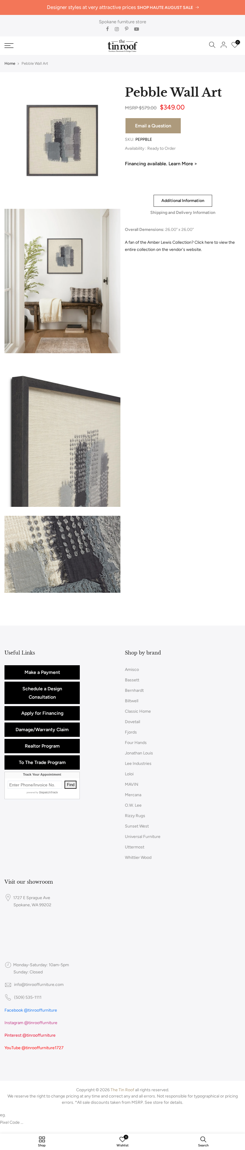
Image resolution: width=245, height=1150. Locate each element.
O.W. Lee (133, 805)
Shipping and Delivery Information (182, 212)
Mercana (133, 794)
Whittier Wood (138, 857)
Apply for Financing (42, 713)
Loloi (129, 774)
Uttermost (134, 847)
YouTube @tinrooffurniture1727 (34, 1047)
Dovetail (132, 721)
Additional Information (182, 200)
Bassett (132, 680)
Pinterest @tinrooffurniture (30, 1035)
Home (9, 63)
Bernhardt (134, 690)
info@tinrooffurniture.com (39, 984)
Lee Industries (138, 763)
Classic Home (138, 711)
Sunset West (137, 826)
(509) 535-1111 (28, 997)
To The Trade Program (42, 762)
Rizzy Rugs (135, 815)
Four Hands (136, 742)
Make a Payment (42, 672)
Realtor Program (42, 746)
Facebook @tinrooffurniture (30, 1010)
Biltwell (131, 700)
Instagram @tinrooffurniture (30, 1022)
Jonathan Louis (139, 753)
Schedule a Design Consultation (42, 693)
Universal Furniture (142, 836)
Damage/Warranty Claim (42, 729)
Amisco (132, 669)
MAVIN (131, 784)
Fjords (131, 732)
